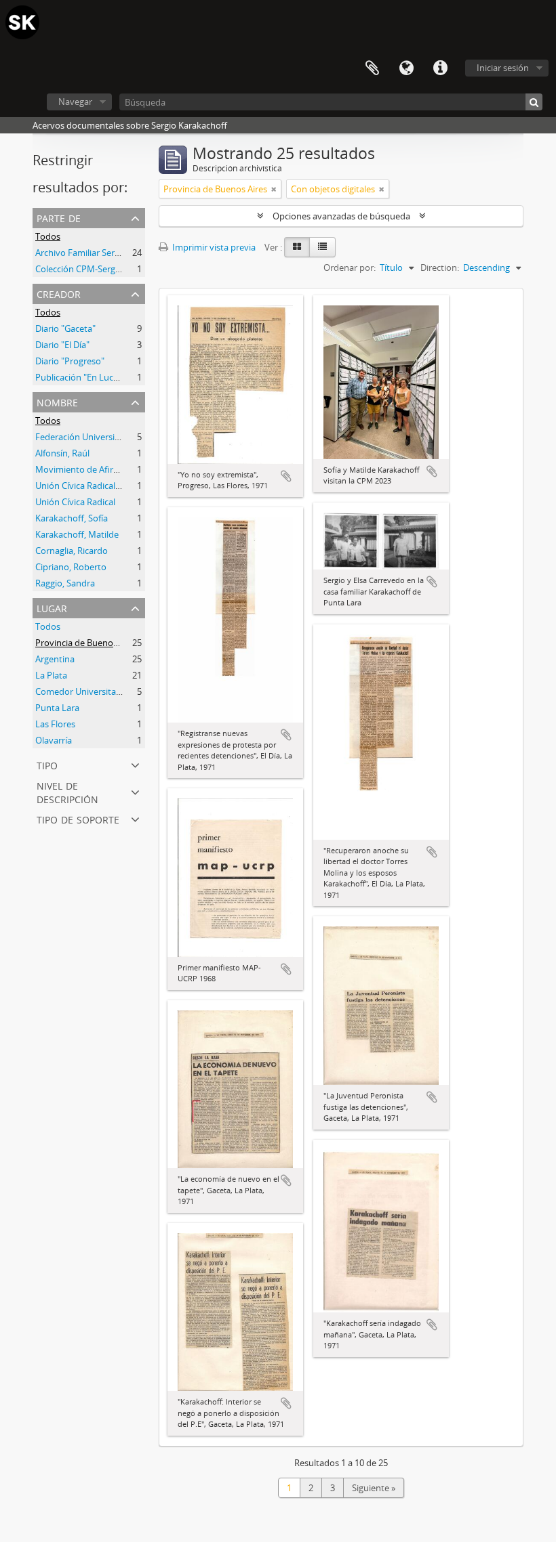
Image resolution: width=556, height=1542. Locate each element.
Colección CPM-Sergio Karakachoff (104, 269)
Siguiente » (373, 1488)
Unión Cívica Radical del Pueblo (97, 485)
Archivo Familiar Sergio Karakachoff (106, 253)
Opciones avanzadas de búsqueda (341, 216)
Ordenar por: (349, 267)
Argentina (55, 659)
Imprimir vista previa (213, 247)
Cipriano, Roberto (70, 567)
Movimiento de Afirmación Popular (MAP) (119, 469)
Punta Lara (57, 708)
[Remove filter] (274, 189)
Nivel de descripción (67, 791)
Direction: (439, 267)
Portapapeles (372, 68)
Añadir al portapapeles (286, 476)
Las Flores (55, 724)
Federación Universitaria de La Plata (107, 437)
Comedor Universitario (81, 691)
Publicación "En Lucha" (81, 377)
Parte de (59, 217)
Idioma (406, 68)
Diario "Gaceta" (65, 328)
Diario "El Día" (62, 345)
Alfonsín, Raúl (62, 453)
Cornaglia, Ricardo (71, 550)
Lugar (52, 607)
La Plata (51, 675)
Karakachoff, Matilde (77, 534)
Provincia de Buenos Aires (87, 643)
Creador (59, 293)
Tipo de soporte (78, 818)
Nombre (57, 401)
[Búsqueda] (533, 101)
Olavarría (53, 740)
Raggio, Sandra (65, 583)
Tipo (47, 764)
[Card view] (297, 247)
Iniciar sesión (503, 68)
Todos (47, 236)
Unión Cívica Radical (75, 502)
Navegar (75, 101)
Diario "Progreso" (69, 361)
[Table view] (322, 247)
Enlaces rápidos (440, 68)
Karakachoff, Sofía (71, 518)
